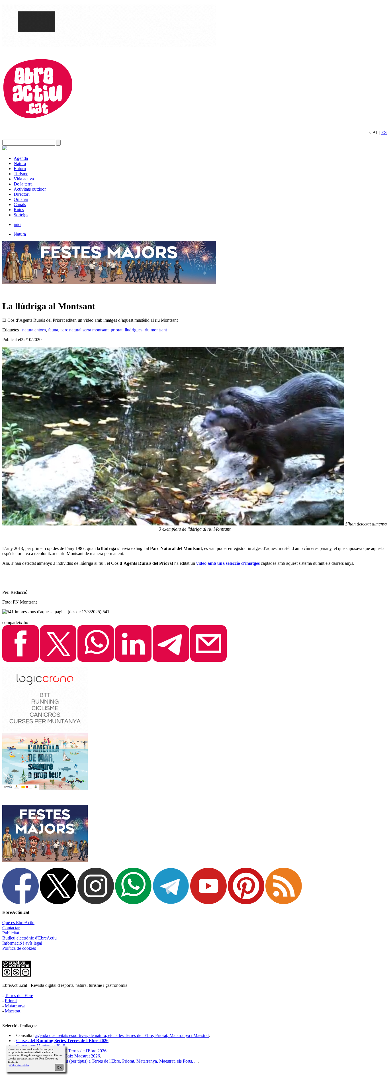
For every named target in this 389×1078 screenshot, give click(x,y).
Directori (22, 194)
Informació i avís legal (22, 943)
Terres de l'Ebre (19, 995)
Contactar (11, 927)
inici (17, 224)
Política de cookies (19, 948)
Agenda (21, 158)
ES (384, 132)
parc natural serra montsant (84, 329)
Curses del (62, 1040)
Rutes (19, 209)
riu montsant (156, 329)
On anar (21, 199)
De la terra (23, 184)
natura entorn (34, 329)
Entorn (20, 168)
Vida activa (24, 178)
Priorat (11, 1000)
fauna (53, 329)
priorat (116, 329)
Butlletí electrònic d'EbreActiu (29, 938)
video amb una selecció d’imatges (228, 563)
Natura (20, 163)
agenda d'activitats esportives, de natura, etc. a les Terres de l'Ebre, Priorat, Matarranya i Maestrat (122, 1035)
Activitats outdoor (30, 189)
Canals (20, 204)
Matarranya (15, 1005)
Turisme (21, 173)
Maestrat (12, 1010)
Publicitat (10, 932)
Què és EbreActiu (18, 922)
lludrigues (133, 329)
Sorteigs (21, 214)
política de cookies (18, 1065)
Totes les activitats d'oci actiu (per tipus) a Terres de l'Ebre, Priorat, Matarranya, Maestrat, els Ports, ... (107, 1061)
